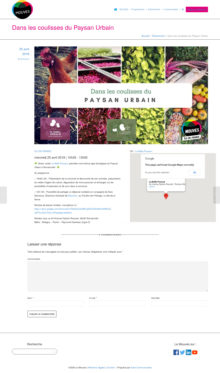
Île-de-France (23, 58)
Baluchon (72, 195)
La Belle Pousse (59, 163)
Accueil (145, 36)
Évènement (158, 36)
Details (152, 186)
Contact (111, 367)
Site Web (155, 297)
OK (194, 172)
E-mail (92, 297)
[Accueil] (115, 9)
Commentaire (34, 258)
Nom (30, 297)
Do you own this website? (157, 172)
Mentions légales (96, 367)
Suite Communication (141, 367)
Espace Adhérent (197, 9)
